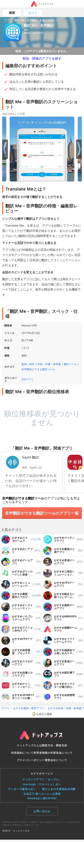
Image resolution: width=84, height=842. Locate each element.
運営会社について (56, 760)
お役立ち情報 (44, 714)
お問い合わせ (42, 811)
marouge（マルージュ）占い (42, 784)
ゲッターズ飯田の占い (22, 789)
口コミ (32, 13)
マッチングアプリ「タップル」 (42, 779)
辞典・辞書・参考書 (49, 364)
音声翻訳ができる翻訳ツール (38, 369)
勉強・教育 (28, 364)
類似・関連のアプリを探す (42, 58)
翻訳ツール (70, 364)
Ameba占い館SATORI (42, 798)
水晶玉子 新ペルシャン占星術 (42, 794)
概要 (12, 13)
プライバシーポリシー (31, 760)
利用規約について (22, 753)
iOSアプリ (27, 379)
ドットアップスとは (29, 745)
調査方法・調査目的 (54, 745)
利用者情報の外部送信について (53, 753)
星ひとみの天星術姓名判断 (59, 789)
